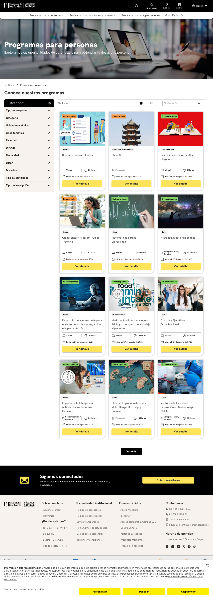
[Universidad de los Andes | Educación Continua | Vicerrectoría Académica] (19, 506)
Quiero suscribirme (168, 480)
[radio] (141, 103)
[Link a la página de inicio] (12, 85)
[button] (29, 110)
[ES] (200, 6)
